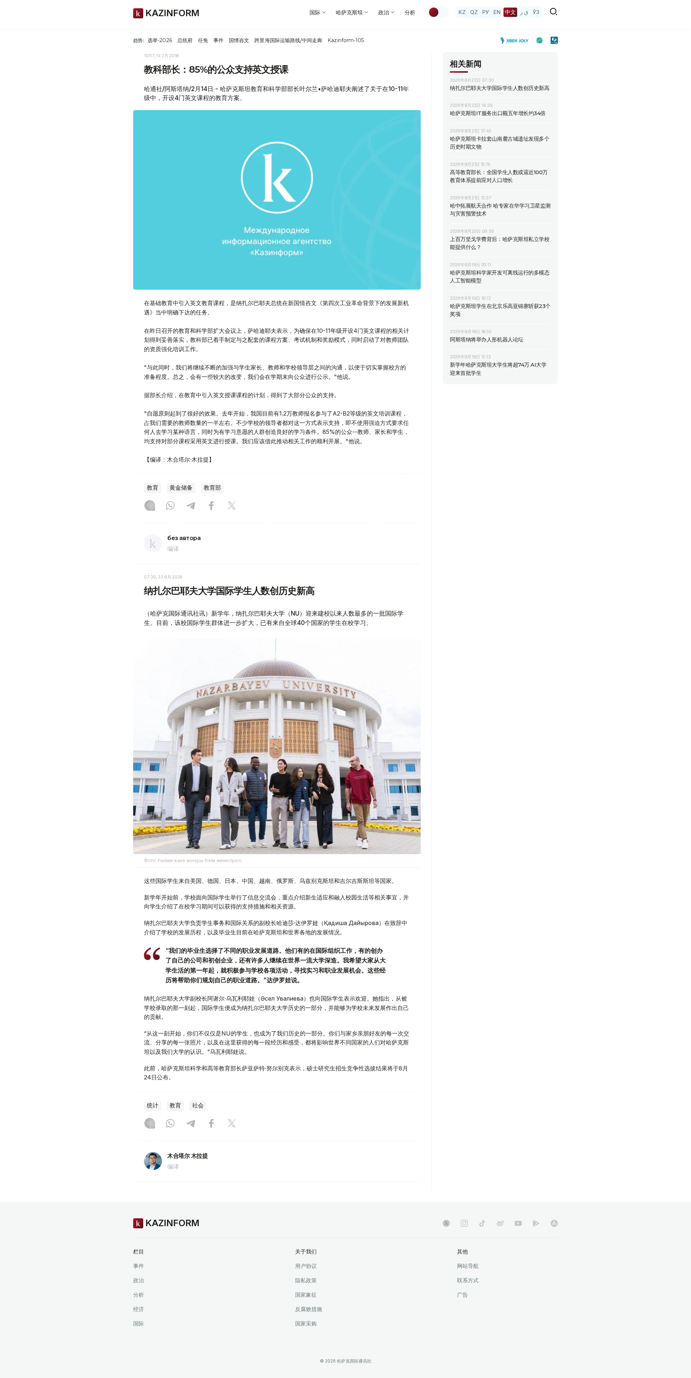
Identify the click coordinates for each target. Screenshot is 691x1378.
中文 (510, 12)
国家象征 (306, 1294)
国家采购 (306, 1323)
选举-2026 (160, 40)
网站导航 (468, 1266)
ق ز (524, 12)
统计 (152, 1105)
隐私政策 (306, 1280)
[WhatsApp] (170, 506)
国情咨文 (239, 40)
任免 (203, 40)
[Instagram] (149, 506)
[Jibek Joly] (516, 40)
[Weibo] (500, 1223)
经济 (138, 1309)
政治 (138, 1280)
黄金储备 (181, 487)
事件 (218, 40)
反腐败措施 (308, 1309)
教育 (152, 487)
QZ (474, 12)
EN (497, 12)
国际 (138, 1323)
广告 (462, 1294)
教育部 (212, 487)
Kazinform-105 (346, 40)
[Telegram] (191, 506)
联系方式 (468, 1280)
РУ (485, 12)
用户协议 (306, 1266)
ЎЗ (536, 12)
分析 (410, 12)
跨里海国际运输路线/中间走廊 (288, 40)
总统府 (185, 40)
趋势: (138, 40)
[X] (232, 506)
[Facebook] (211, 506)
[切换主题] (438, 12)
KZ (462, 12)
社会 (198, 1105)
